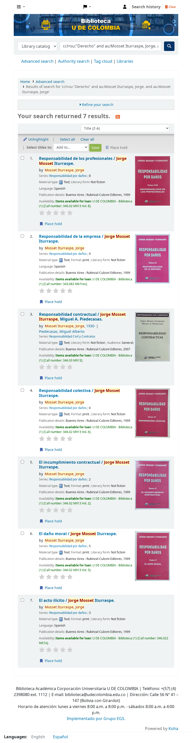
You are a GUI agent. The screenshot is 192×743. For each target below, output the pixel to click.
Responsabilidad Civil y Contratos (72, 336)
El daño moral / (78, 533)
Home (25, 81)
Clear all (87, 139)
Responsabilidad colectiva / (79, 393)
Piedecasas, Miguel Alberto (61, 331)
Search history (146, 7)
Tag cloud (103, 61)
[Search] (169, 46)
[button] (21, 7)
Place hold (53, 224)
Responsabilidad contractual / (82, 317)
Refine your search (98, 104)
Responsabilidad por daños (68, 176)
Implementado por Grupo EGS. (96, 719)
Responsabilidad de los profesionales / (82, 161)
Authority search (74, 61)
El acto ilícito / (77, 600)
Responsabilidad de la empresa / (84, 239)
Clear (172, 6)
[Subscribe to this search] (118, 116)
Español (60, 737)
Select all (67, 139)
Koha (173, 729)
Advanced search (37, 61)
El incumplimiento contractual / (84, 465)
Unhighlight (37, 139)
